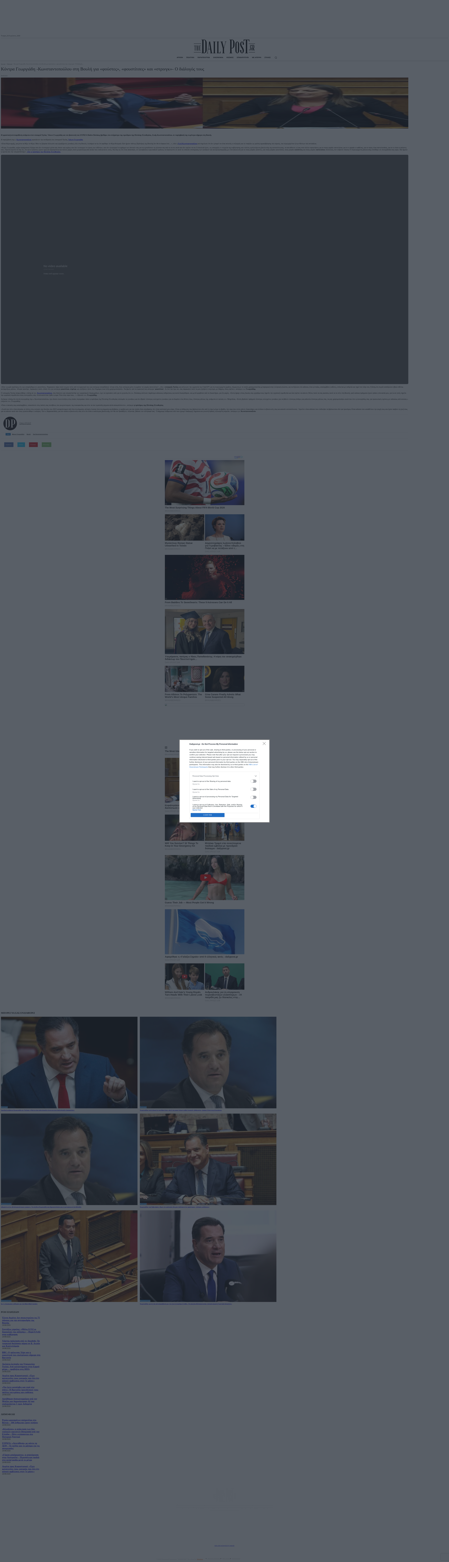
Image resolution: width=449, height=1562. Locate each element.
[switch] (253, 781)
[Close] (265, 744)
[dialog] (224, 781)
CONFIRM (207, 815)
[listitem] (224, 776)
